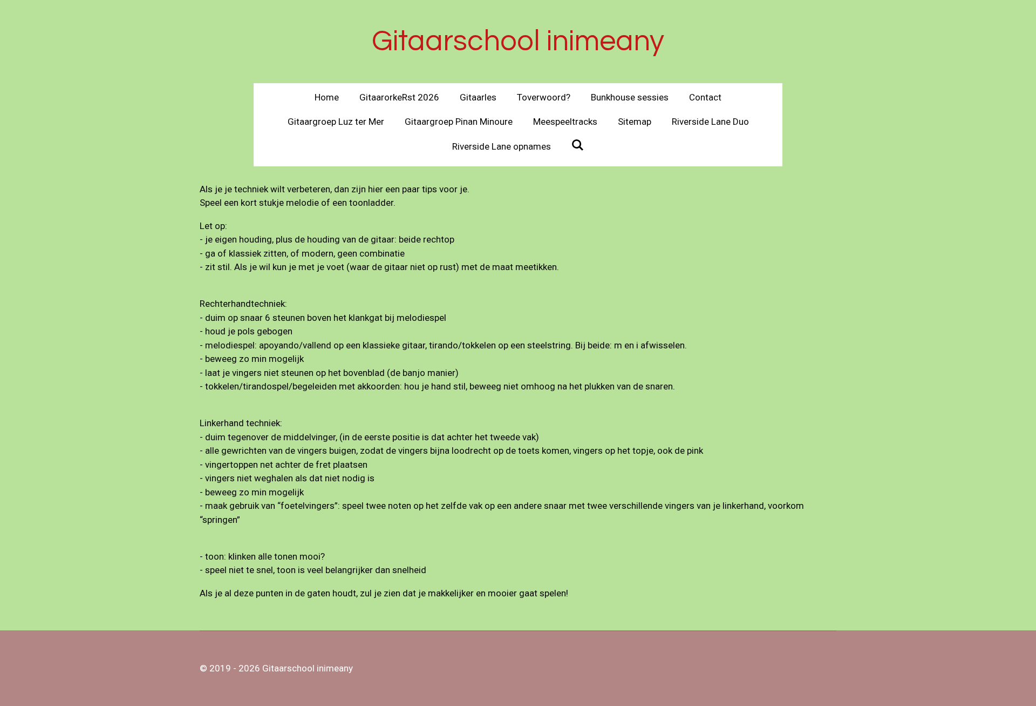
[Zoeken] (578, 145)
